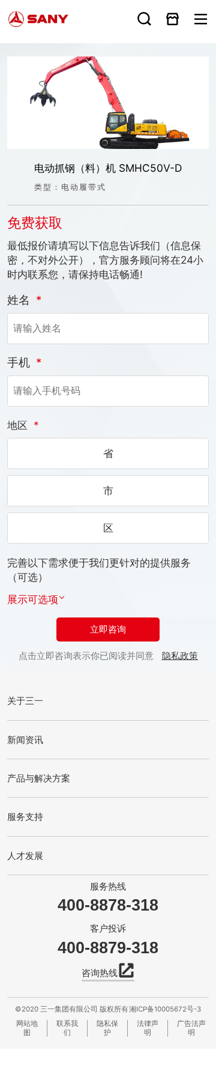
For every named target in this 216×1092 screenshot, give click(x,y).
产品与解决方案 (38, 778)
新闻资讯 (25, 740)
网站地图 (27, 1028)
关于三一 (25, 701)
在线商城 (172, 19)
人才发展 (25, 856)
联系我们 (67, 1028)
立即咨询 (108, 629)
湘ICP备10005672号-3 (165, 1009)
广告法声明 (191, 1028)
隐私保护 (107, 1028)
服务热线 (108, 886)
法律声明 (147, 1028)
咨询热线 (100, 973)
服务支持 (25, 816)
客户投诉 (108, 928)
